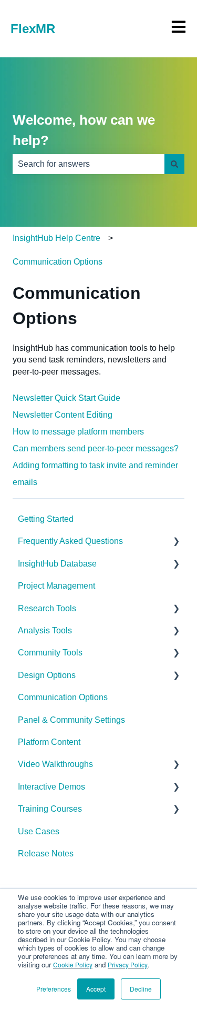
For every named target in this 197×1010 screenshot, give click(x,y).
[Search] (174, 164)
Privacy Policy (128, 964)
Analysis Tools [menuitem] (45, 630)
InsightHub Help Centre (56, 238)
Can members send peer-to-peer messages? (96, 448)
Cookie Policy (72, 964)
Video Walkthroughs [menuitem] (55, 764)
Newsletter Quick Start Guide (66, 397)
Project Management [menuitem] (56, 585)
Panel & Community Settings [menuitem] (71, 719)
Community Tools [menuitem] (50, 652)
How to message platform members (78, 431)
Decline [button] (141, 988)
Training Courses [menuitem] (50, 808)
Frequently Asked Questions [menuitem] (70, 541)
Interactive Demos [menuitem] (51, 786)
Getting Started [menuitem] (46, 518)
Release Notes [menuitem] (46, 853)
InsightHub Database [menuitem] (57, 563)
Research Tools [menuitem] (47, 608)
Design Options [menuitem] (47, 675)
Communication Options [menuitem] (63, 697)
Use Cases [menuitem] (38, 831)
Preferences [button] (53, 988)
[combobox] (88, 164)
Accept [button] (96, 988)
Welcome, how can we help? (84, 130)
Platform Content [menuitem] (49, 742)
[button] (176, 542)
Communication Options (57, 261)
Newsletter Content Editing (62, 414)
